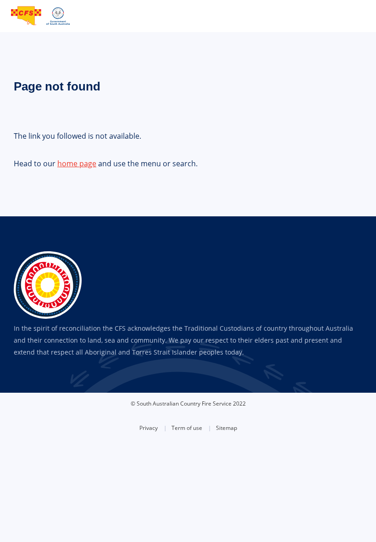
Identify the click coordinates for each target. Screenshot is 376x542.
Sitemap (226, 428)
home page (76, 163)
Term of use (186, 428)
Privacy (148, 428)
